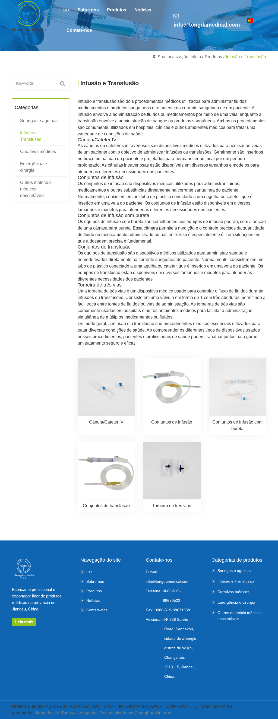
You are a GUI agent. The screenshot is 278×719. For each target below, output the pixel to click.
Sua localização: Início (179, 57)
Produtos (213, 57)
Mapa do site (46, 713)
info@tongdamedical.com (206, 25)
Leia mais (24, 621)
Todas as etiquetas (79, 713)
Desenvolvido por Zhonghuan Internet (136, 713)
